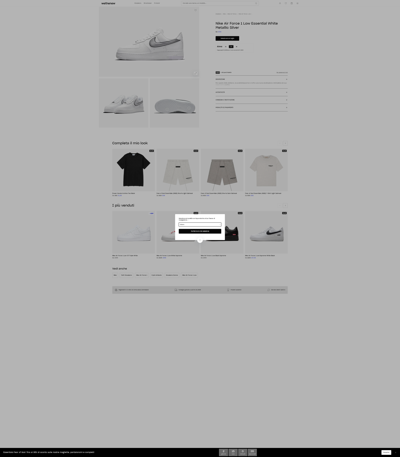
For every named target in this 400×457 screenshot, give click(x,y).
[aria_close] (200, 240)
